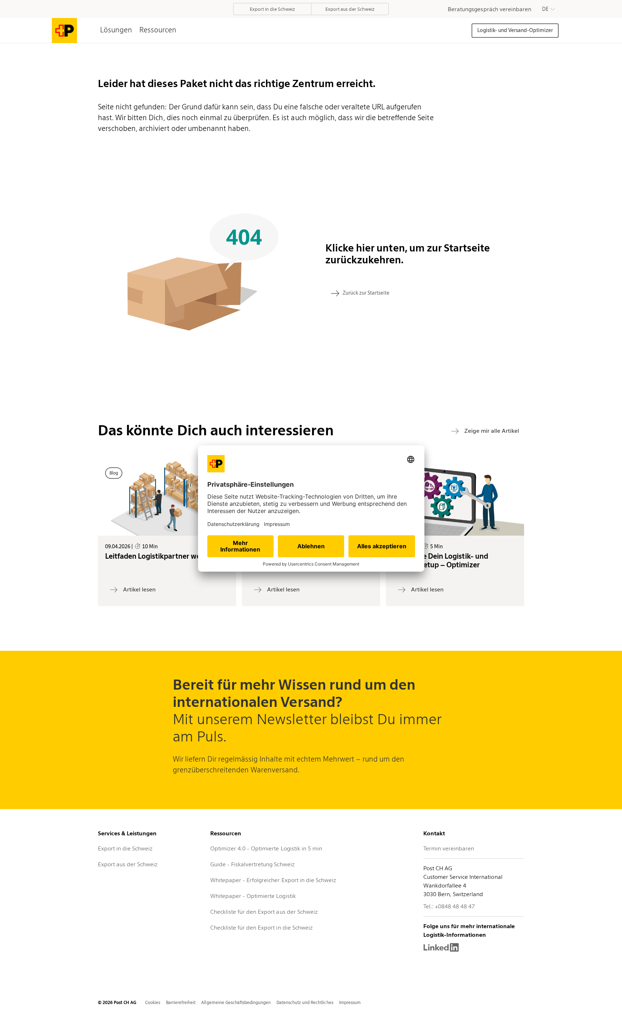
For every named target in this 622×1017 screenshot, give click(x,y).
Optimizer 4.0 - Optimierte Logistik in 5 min (266, 848)
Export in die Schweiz (125, 848)
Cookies (152, 1002)
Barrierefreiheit (180, 1002)
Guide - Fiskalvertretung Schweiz (252, 864)
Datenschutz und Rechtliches (304, 1002)
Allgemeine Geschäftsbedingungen (236, 1002)
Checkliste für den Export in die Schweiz (261, 927)
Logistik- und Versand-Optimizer (515, 30)
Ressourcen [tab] (157, 30)
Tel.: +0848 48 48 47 (449, 906)
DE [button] (545, 9)
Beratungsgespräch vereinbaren (489, 9)
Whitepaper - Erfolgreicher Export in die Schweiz (273, 880)
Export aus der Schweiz (128, 864)
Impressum (350, 1002)
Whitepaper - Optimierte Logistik (253, 896)
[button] (548, 9)
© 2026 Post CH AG (117, 1002)
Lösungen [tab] (116, 30)
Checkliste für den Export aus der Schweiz (264, 911)
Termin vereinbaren (448, 848)
